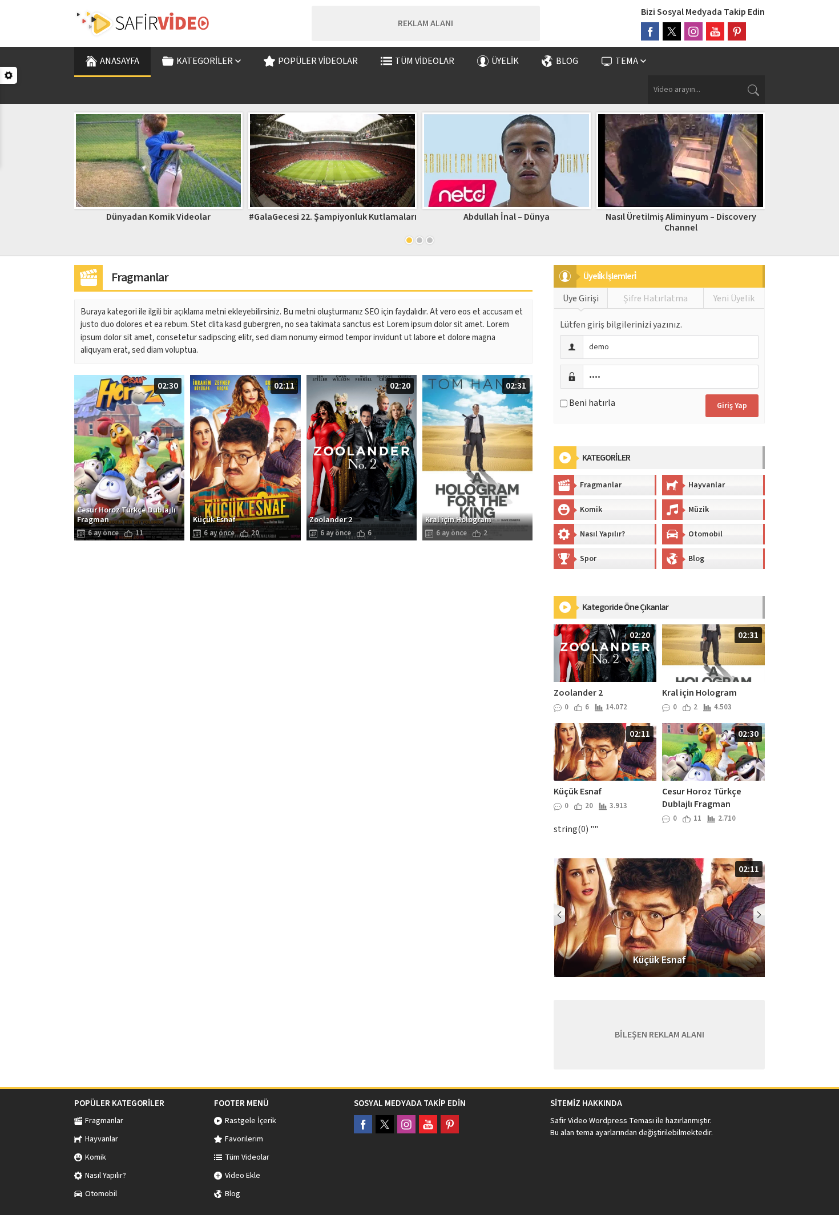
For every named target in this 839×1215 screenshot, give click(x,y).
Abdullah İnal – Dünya (506, 217)
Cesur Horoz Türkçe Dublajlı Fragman (701, 797)
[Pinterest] (737, 31)
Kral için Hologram (699, 693)
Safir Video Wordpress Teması (602, 1121)
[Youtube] (715, 31)
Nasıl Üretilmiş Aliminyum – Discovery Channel (681, 222)
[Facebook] (650, 31)
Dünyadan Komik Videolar (158, 217)
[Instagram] (693, 31)
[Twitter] (672, 31)
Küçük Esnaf (578, 791)
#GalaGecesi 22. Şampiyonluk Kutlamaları (333, 217)
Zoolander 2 (578, 693)
